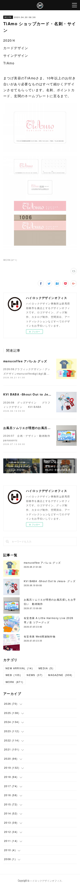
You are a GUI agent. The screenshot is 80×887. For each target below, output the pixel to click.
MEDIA (46, 668)
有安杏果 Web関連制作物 (39, 636)
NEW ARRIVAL (19, 668)
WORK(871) (10, 260)
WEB (13, 675)
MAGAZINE (60, 675)
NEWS (34, 675)
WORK (8, 17)
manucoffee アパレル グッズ (25, 361)
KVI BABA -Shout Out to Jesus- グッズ (34, 394)
